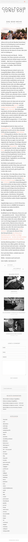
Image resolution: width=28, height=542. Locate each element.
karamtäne (5, 475)
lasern (4, 479)
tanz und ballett (6, 513)
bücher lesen (5, 443)
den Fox (16, 105)
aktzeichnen (5, 423)
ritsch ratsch (5, 509)
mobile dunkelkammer (8, 488)
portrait (4, 505)
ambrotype (5, 425)
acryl (4, 421)
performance (6, 498)
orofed (4, 496)
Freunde (5, 460)
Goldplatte (5, 466)
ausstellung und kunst (7, 438)
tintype (4, 518)
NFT (4, 492)
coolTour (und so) (9, 1)
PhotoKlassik (6, 501)
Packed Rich (13, 146)
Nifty (4, 494)
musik (7, 23)
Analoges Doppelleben (14, 398)
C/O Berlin (6, 182)
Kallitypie (5, 473)
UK (3, 520)
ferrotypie (5, 453)
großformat (5, 468)
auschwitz (5, 436)
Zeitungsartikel (6, 531)
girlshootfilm (6, 464)
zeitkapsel (5, 528)
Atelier (4, 434)
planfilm (4, 503)
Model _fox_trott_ (10, 109)
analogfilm (5, 428)
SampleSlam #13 (5, 128)
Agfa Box (10, 264)
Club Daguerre (6, 445)
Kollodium (5, 477)
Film (4, 455)
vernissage (5, 522)
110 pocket (5, 419)
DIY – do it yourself (7, 449)
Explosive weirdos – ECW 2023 (16, 403)
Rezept (4, 507)
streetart (5, 511)
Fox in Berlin (17, 268)
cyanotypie (5, 447)
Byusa (3, 150)
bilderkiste (5, 441)
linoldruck (5, 481)
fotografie (5, 458)
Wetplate (5, 524)
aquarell (4, 432)
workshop (5, 526)
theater (4, 515)
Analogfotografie (6, 430)
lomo (4, 483)
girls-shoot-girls (6, 462)
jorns (4, 471)
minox (4, 485)
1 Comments (19, 23)
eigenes (4, 451)
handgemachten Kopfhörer (9, 107)
